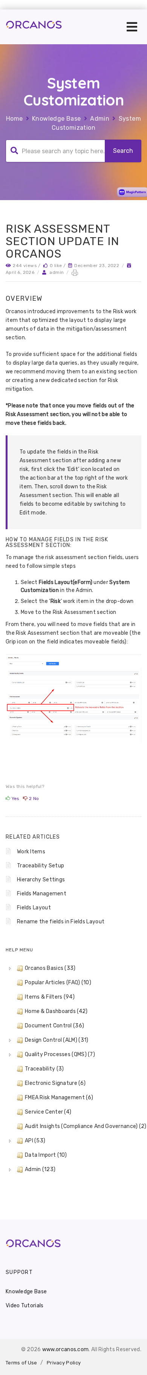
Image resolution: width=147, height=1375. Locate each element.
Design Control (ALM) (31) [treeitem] (57, 1040)
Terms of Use (21, 1363)
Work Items (31, 851)
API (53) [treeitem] (35, 1140)
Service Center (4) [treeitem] (48, 1112)
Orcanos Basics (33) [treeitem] (50, 968)
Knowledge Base (56, 118)
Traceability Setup (40, 865)
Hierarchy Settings (41, 879)
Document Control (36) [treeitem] (54, 1025)
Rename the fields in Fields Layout (60, 921)
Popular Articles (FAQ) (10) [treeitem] (58, 982)
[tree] (73, 1069)
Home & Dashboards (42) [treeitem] (56, 1011)
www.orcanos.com (65, 1349)
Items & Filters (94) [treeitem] (50, 997)
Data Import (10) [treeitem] (46, 1155)
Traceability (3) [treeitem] (44, 1069)
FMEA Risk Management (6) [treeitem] (59, 1097)
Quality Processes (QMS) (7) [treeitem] (60, 1054)
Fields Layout (34, 907)
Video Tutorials (25, 1305)
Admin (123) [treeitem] (40, 1169)
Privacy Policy (64, 1363)
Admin (99, 118)
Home (14, 118)
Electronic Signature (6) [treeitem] (55, 1083)
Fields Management (41, 893)
